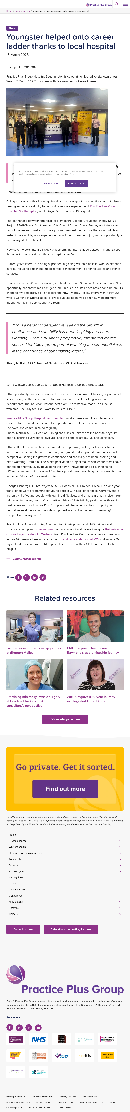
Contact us (20, 929)
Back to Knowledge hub (27, 559)
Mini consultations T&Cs (43, 1096)
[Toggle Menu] (125, 4)
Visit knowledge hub (62, 719)
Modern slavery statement (92, 1102)
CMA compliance (14, 1107)
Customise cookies (52, 183)
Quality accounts (65, 1102)
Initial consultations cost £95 (80, 539)
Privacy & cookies (68, 1096)
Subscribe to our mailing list (68, 929)
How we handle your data (18, 1102)
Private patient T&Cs (15, 1096)
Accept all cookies (76, 183)
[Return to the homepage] (98, 5)
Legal (112, 1102)
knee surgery (44, 529)
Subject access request (39, 1107)
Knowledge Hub (22, 10)
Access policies (64, 1107)
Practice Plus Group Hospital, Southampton (35, 418)
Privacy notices (90, 1096)
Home (9, 10)
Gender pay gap (43, 1102)
